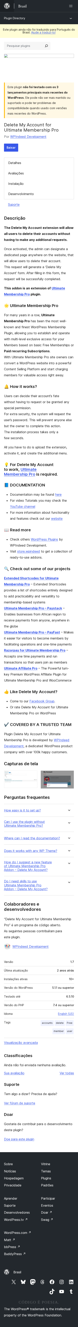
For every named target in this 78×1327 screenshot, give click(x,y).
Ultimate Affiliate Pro (20, 668)
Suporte (14, 204)
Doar (46, 1212)
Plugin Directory (14, 18)
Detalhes (14, 163)
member (59, 1031)
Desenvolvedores (17, 1212)
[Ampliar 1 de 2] (32, 776)
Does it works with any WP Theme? (30, 851)
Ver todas (67, 1073)
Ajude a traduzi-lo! (43, 32)
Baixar (11, 147)
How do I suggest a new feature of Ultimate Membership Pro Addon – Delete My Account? (28, 866)
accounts (47, 1022)
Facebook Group (41, 701)
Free (69, 1022)
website (57, 519)
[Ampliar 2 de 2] (69, 776)
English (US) (66, 1013)
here (58, 494)
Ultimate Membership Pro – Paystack (33, 608)
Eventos (47, 1205)
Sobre (8, 1164)
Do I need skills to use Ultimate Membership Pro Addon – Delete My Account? (26, 885)
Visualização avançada (21, 1043)
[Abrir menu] (71, 6)
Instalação (16, 184)
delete (60, 1022)
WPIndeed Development (28, 137)
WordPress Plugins (44, 539)
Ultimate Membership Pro (20, 472)
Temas (46, 1171)
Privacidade (12, 1185)
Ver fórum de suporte (19, 1103)
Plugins (46, 1178)
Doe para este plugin (19, 1139)
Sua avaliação (14, 1073)
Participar (48, 1198)
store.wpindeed (28, 551)
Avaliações (16, 173)
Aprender (10, 1198)
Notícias (10, 1171)
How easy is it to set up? (22, 810)
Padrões (47, 1185)
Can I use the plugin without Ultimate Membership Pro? (24, 824)
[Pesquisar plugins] (46, 46)
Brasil (17, 1272)
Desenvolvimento (21, 194)
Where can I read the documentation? (32, 838)
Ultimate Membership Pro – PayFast (32, 632)
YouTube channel (22, 506)
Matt (9, 1240)
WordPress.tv (16, 1220)
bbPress (12, 1247)
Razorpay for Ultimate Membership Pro (34, 650)
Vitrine (45, 1164)
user (69, 1031)
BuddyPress (15, 1254)
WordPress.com (17, 1233)
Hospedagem (14, 1178)
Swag (47, 1220)
